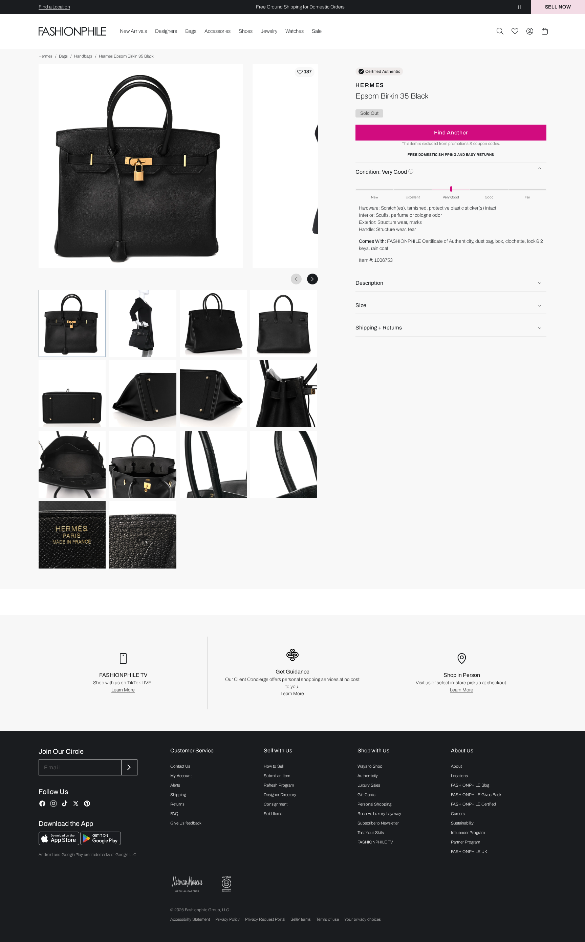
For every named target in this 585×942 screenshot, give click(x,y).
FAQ (174, 813)
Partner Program (465, 842)
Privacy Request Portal (265, 919)
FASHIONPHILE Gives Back (476, 794)
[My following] (515, 31)
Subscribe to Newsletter (378, 823)
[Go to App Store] (59, 843)
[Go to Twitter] (76, 803)
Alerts (175, 785)
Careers (458, 813)
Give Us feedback (185, 823)
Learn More (123, 689)
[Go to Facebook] (42, 803)
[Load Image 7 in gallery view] (213, 393)
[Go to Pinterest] (87, 803)
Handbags (83, 56)
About (456, 766)
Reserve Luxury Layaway (379, 813)
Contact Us (180, 766)
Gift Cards (366, 794)
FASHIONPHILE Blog (470, 785)
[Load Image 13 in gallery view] (72, 534)
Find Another (451, 132)
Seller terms (300, 919)
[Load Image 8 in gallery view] (283, 393)
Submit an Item (277, 775)
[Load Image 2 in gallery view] (142, 323)
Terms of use (327, 919)
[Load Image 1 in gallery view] (72, 323)
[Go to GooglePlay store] (100, 843)
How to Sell (273, 766)
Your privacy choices (362, 919)
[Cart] (544, 31)
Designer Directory (280, 794)
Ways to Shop (370, 766)
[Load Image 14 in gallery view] (142, 534)
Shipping (178, 794)
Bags (63, 56)
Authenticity (368, 775)
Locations (459, 775)
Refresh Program (279, 785)
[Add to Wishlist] (305, 72)
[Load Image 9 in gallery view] (72, 464)
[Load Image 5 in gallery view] (72, 393)
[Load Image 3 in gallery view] (213, 323)
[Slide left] (296, 279)
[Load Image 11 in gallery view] (213, 464)
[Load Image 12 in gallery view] (283, 464)
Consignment (275, 804)
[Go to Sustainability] (226, 884)
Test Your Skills (371, 832)
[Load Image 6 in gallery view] (142, 393)
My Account (181, 775)
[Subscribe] (128, 767)
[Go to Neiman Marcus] (187, 884)
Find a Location (54, 6)
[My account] (530, 31)
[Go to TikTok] (64, 803)
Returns (177, 804)
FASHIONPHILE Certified (473, 804)
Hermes (45, 56)
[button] (500, 31)
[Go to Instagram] (53, 803)
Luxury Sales (369, 785)
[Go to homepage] (72, 31)
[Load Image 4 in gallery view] (283, 323)
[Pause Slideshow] (519, 7)
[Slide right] (312, 279)
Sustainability (462, 823)
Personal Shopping (374, 804)
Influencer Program (468, 832)
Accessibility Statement (190, 919)
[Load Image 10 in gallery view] (142, 464)
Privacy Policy (227, 919)
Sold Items (273, 813)
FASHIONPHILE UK (469, 851)
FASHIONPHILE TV (375, 842)
